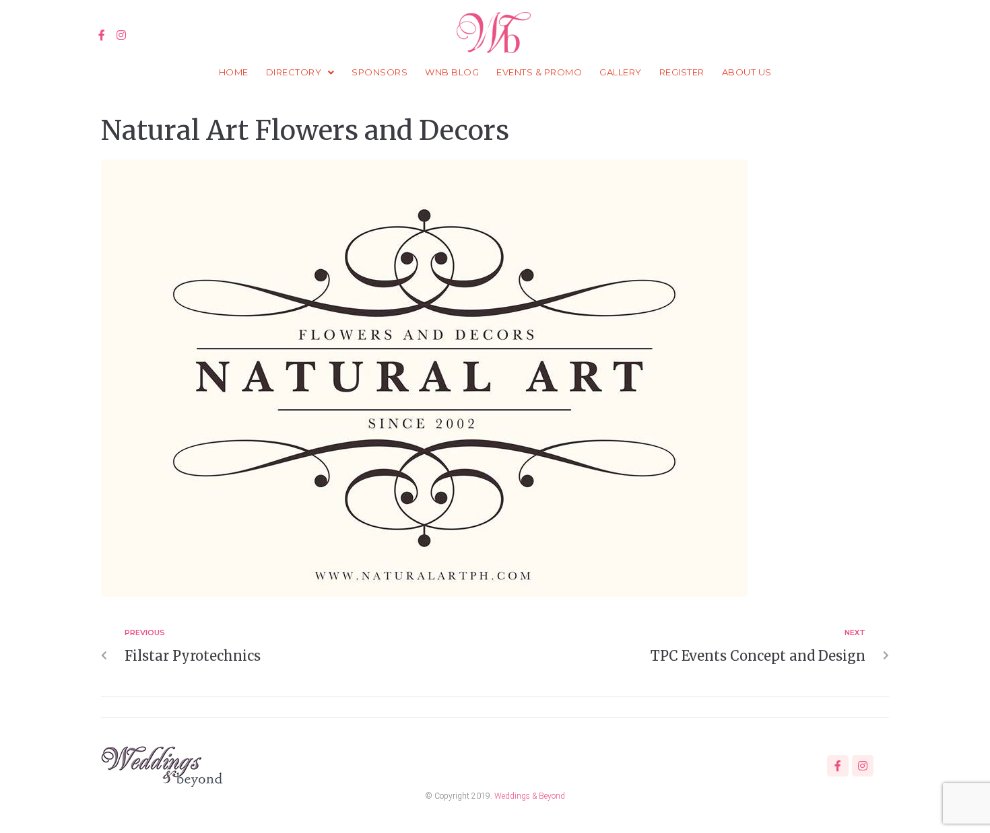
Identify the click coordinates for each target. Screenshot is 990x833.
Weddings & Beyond (529, 796)
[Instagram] (121, 35)
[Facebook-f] (102, 35)
